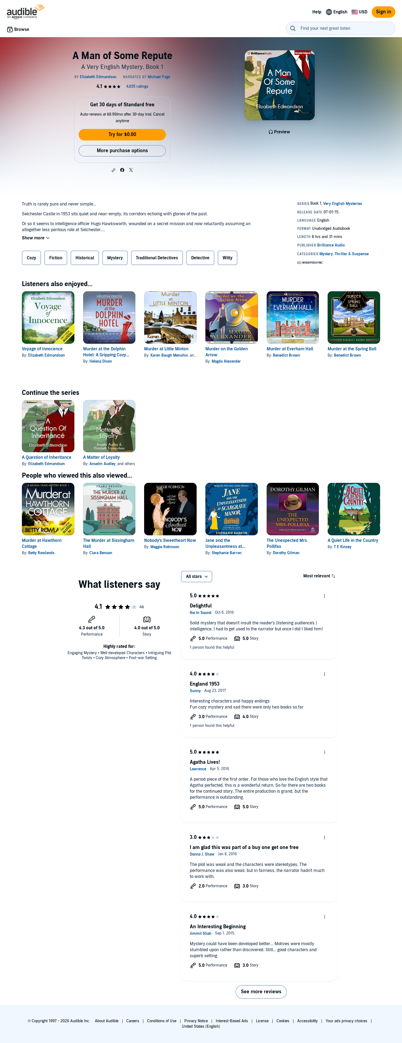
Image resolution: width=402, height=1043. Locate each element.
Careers (132, 1021)
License (262, 1021)
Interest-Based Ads (232, 1021)
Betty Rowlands (41, 553)
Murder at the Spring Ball (352, 349)
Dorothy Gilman (286, 553)
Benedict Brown (286, 355)
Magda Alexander (226, 361)
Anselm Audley (102, 464)
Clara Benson (100, 553)
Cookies (282, 1021)
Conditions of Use (161, 1021)
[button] (113, 170)
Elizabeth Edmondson (46, 355)
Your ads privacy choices (346, 1021)
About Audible (106, 1021)
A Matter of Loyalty (101, 457)
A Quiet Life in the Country (353, 540)
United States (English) (201, 1026)
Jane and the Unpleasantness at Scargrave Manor (223, 546)
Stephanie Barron (226, 553)
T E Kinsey (342, 547)
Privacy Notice (196, 1021)
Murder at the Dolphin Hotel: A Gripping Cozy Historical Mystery (104, 355)
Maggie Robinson (164, 547)
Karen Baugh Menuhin (169, 355)
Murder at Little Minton (166, 349)
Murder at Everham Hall (290, 349)
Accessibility (307, 1021)
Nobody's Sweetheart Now (170, 540)
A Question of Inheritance (46, 457)
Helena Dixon (100, 361)
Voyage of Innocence (42, 349)
